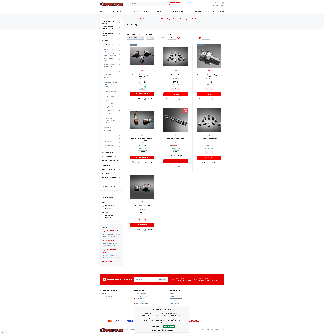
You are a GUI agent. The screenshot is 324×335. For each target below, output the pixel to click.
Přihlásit (162, 279)
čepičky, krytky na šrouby (111, 92)
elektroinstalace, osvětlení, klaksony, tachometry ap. (109, 64)
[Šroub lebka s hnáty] (142, 187)
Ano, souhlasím (169, 326)
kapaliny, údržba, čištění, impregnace (108, 152)
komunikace (106, 173)
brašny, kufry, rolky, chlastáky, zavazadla (110, 54)
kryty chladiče (110, 96)
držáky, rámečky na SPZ (109, 59)
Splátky (172, 294)
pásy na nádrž (108, 130)
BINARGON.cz (220, 329)
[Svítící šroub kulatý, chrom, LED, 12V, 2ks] (142, 120)
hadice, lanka (108, 72)
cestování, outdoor (109, 178)
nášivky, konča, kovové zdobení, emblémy (107, 33)
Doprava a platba (141, 294)
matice (109, 113)
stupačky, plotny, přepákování (109, 142)
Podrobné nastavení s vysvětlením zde (162, 330)
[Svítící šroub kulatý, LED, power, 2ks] (209, 56)
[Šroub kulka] (175, 56)
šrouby (109, 116)
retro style (106, 165)
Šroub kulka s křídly (209, 139)
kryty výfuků (109, 103)
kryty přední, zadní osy (111, 99)
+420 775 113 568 (174, 3)
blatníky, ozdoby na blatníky (109, 50)
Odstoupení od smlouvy (143, 303)
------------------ (176, 298)
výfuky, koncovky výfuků (109, 146)
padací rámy (107, 127)
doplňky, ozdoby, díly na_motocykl (142, 19)
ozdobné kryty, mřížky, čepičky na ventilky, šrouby (171, 19)
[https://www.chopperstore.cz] (127, 18)
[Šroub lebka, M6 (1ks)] (175, 120)
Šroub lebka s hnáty (142, 206)
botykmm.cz (174, 306)
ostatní (108, 125)
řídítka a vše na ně (109, 136)
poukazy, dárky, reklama (110, 161)
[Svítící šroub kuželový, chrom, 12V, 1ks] (142, 56)
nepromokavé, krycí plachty (108, 40)
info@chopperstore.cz (174, 5)
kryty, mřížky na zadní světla (110, 107)
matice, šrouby (195, 19)
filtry (105, 69)
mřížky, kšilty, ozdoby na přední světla (111, 120)
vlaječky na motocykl (109, 156)
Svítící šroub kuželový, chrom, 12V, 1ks (142, 76)
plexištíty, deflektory (110, 133)
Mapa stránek (134, 329)
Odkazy (172, 296)
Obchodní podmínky (142, 296)
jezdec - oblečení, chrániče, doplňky (108, 27)
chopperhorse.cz (175, 301)
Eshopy (202, 329)
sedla (105, 138)
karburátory (107, 74)
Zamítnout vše (155, 326)
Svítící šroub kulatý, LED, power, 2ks (209, 76)
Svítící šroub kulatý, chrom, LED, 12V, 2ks (142, 139)
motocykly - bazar (108, 186)
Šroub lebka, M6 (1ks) (175, 139)
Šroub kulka (175, 75)
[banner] (111, 4)
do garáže (105, 182)
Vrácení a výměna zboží (143, 301)
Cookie (138, 306)
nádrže (106, 77)
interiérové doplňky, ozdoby (109, 22)
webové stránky (210, 329)
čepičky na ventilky (111, 89)
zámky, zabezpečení (108, 169)
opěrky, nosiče (108, 80)
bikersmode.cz (174, 303)
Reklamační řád (140, 298)
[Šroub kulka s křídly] (209, 120)
